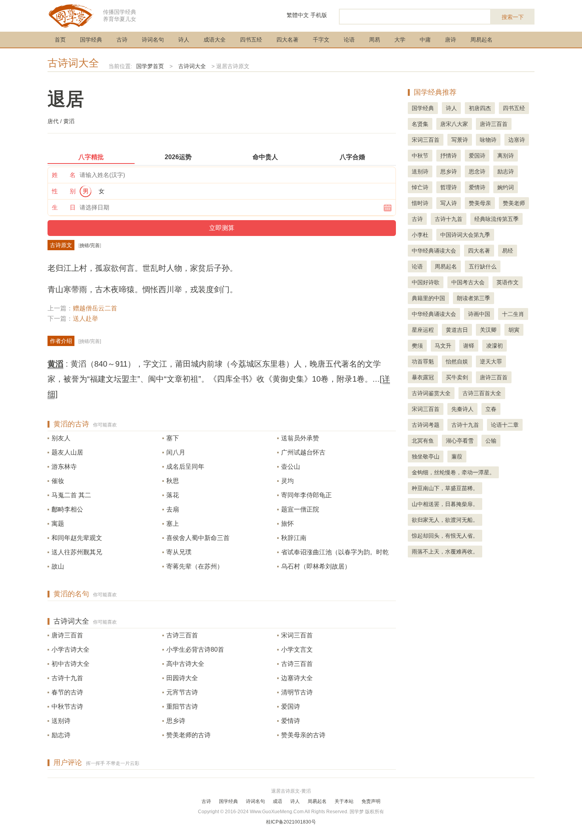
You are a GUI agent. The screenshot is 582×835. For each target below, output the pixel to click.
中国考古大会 (468, 282)
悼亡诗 (420, 187)
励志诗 (60, 735)
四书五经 (251, 39)
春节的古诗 (67, 692)
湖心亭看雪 (460, 440)
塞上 (172, 523)
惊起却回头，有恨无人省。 (445, 536)
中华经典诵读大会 (434, 250)
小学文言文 (297, 649)
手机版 (318, 15)
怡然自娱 (457, 361)
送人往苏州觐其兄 (76, 552)
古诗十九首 (67, 678)
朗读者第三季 (473, 298)
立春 (490, 409)
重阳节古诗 (182, 706)
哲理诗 (448, 187)
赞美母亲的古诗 (303, 735)
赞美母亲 (480, 203)
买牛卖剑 (457, 377)
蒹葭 (456, 456)
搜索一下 (513, 17)
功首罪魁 (423, 361)
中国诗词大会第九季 (465, 235)
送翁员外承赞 (300, 438)
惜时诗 (420, 203)
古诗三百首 (182, 635)
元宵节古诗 (182, 692)
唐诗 (450, 39)
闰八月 (175, 452)
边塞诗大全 (297, 678)
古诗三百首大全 (481, 393)
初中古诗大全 (70, 663)
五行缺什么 (482, 266)
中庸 (425, 39)
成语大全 (215, 39)
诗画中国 (479, 314)
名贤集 (420, 124)
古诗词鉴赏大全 (431, 393)
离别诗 (505, 155)
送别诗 (60, 720)
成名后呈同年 (185, 466)
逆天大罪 (491, 361)
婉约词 (505, 187)
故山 (57, 566)
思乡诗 (175, 720)
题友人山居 (67, 452)
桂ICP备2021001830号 (291, 822)
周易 (374, 39)
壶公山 (290, 466)
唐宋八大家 (454, 124)
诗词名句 (153, 39)
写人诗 (448, 203)
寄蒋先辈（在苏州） (194, 566)
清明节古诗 (297, 692)
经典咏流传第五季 (496, 219)
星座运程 (423, 330)
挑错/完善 (90, 245)
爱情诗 (290, 720)
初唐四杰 (480, 108)
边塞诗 (516, 140)
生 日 (64, 207)
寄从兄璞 (179, 552)
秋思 (172, 480)
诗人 (183, 39)
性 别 (64, 191)
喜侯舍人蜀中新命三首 (198, 537)
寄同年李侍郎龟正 (306, 495)
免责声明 (370, 801)
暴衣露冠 (423, 377)
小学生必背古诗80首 (195, 649)
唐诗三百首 (67, 635)
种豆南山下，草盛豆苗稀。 (445, 488)
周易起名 (481, 39)
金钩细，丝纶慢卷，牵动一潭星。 (453, 472)
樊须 (417, 345)
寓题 (57, 523)
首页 (60, 39)
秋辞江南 (293, 537)
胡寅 (513, 330)
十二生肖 (513, 314)
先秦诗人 (462, 409)
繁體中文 (298, 15)
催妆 (57, 480)
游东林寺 (64, 466)
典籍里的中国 (428, 298)
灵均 (287, 480)
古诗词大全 (73, 63)
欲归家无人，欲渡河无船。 (445, 520)
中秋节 (420, 155)
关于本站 (344, 801)
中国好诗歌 (425, 282)
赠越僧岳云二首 (95, 308)
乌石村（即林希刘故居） (316, 566)
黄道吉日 (457, 330)
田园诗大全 (182, 678)
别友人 (60, 438)
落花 (172, 495)
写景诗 (459, 140)
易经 (507, 250)
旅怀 (287, 523)
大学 (399, 39)
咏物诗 (488, 140)
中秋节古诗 (67, 706)
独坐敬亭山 (425, 456)
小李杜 (420, 235)
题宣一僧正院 (300, 509)
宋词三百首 (297, 635)
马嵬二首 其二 (71, 495)
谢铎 (468, 345)
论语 (349, 39)
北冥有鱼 (423, 440)
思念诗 (477, 171)
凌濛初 (494, 345)
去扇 (172, 509)
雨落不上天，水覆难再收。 (445, 551)
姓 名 (64, 174)
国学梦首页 (150, 66)
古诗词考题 (425, 425)
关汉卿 (488, 330)
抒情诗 (448, 155)
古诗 (121, 39)
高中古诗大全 (185, 663)
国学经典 (91, 39)
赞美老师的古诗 (188, 735)
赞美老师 (514, 203)
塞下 (172, 438)
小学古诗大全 (70, 649)
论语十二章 (505, 425)
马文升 (443, 345)
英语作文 (507, 282)
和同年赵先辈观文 (76, 537)
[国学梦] (71, 15)
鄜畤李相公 (67, 509)
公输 (490, 440)
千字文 (321, 39)
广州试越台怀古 (303, 452)
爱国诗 (290, 706)
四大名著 (287, 39)
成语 (277, 801)
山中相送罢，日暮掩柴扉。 (445, 504)
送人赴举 (85, 318)
